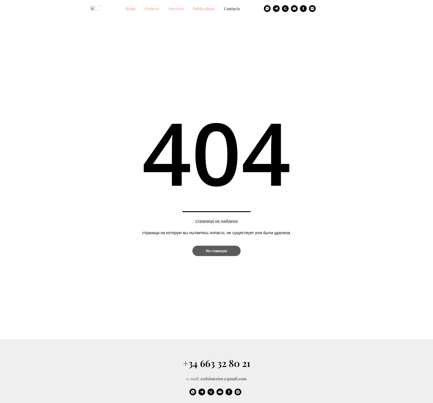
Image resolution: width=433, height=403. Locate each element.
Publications (204, 8)
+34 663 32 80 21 (216, 363)
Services (176, 8)
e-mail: (216, 378)
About (130, 8)
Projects (152, 8)
